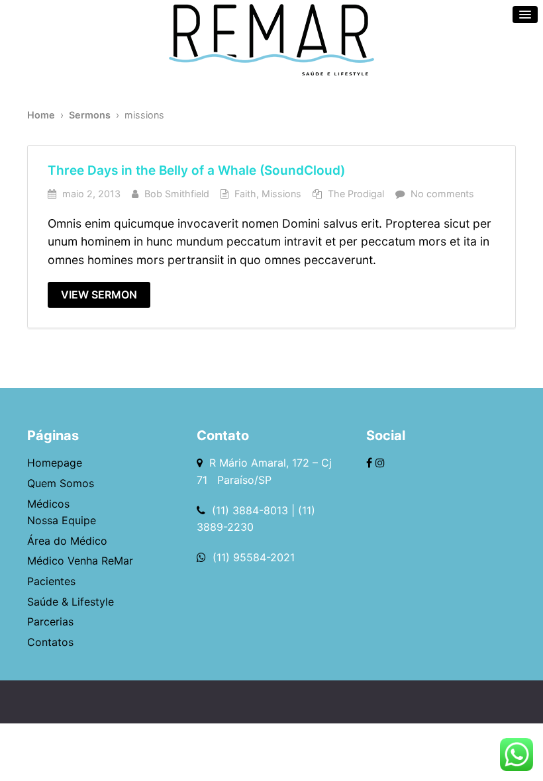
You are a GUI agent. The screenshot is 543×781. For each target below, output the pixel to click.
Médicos (48, 503)
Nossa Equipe (61, 520)
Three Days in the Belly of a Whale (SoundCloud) (196, 170)
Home (41, 114)
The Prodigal (356, 193)
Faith (245, 193)
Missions (281, 193)
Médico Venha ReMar (80, 560)
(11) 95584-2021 (252, 557)
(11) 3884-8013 (250, 510)
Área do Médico (67, 540)
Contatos (50, 642)
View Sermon (99, 294)
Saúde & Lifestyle (70, 601)
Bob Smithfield (176, 193)
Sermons (90, 114)
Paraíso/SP (241, 479)
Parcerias (50, 621)
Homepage (54, 462)
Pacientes (51, 581)
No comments (442, 193)
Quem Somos (60, 483)
